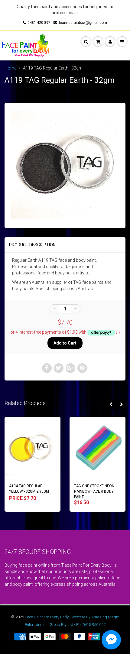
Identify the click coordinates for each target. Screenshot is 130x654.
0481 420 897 (39, 23)
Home (10, 68)
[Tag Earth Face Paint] (65, 165)
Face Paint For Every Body (47, 617)
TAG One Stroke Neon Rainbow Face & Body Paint (94, 491)
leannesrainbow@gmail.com (83, 23)
